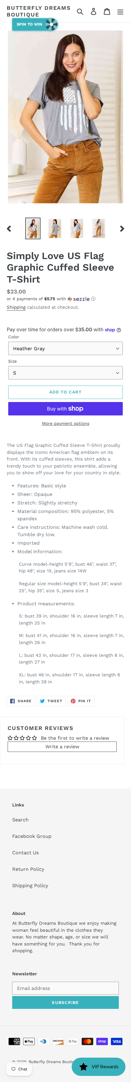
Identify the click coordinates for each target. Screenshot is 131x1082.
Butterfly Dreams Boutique (39, 11)
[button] (65, 299)
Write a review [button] (62, 746)
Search (20, 820)
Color (13, 336)
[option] (33, 228)
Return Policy (28, 869)
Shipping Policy (30, 885)
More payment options (65, 423)
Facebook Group (31, 836)
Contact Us (25, 853)
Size (12, 361)
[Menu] (120, 11)
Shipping (16, 307)
